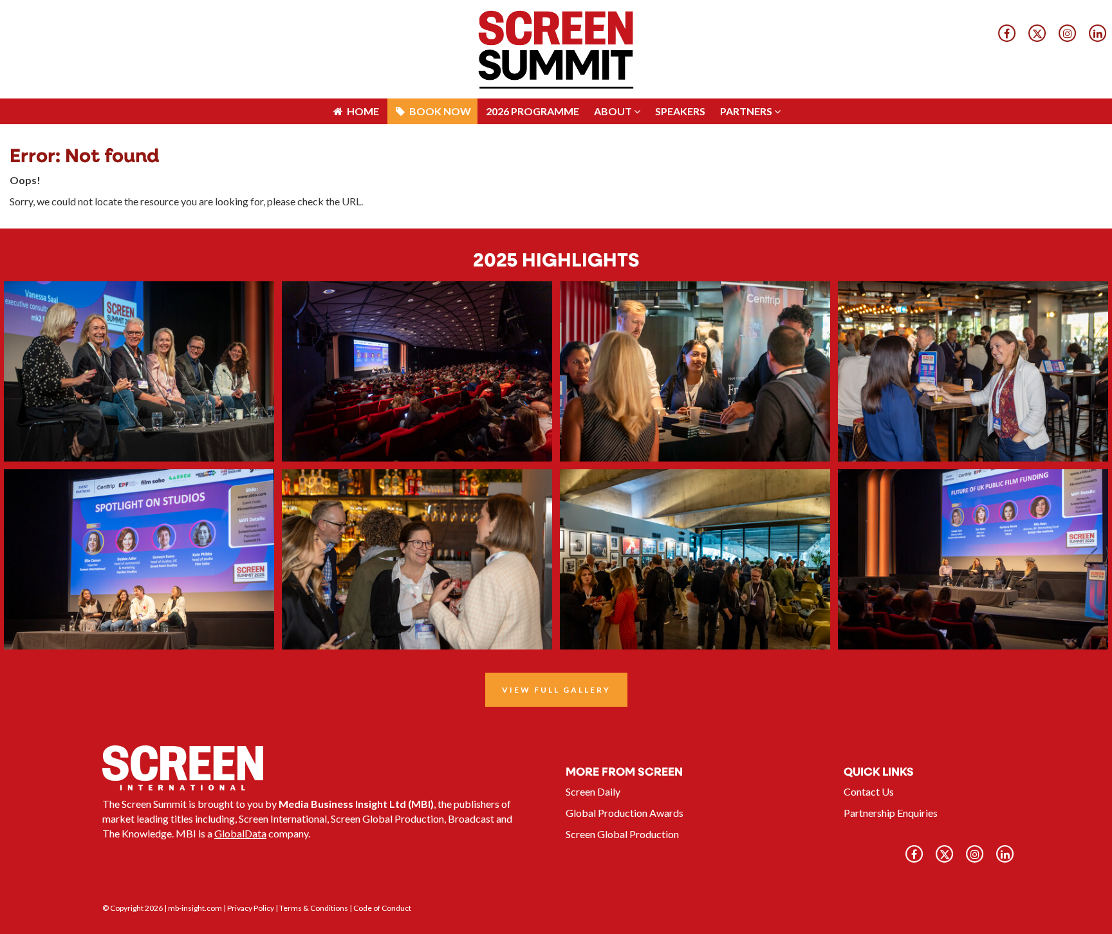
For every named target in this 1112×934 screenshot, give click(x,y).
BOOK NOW (439, 12)
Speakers (680, 12)
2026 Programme (532, 12)
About (614, 12)
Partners (747, 12)
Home (362, 12)
